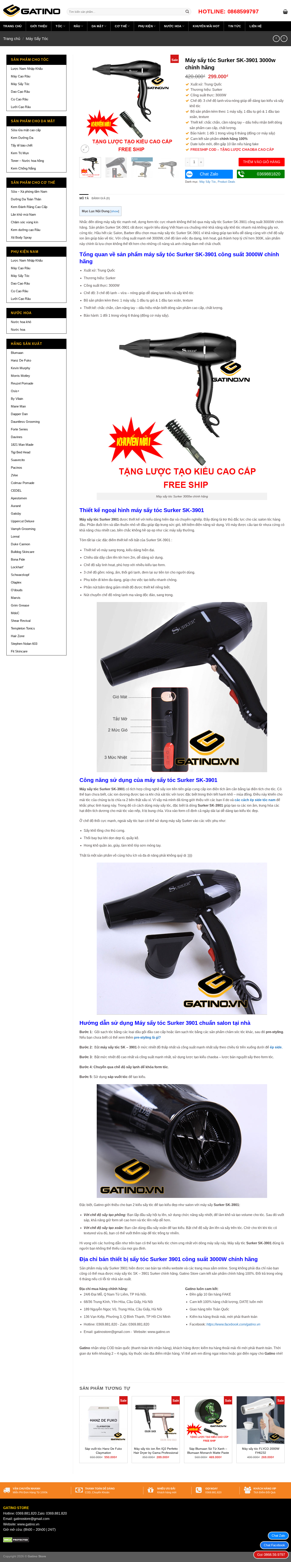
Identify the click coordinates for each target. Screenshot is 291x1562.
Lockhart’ (17, 567)
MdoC (15, 613)
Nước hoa (172, 26)
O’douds (17, 590)
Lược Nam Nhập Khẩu (27, 68)
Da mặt (98, 26)
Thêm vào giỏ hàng (261, 162)
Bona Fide (18, 559)
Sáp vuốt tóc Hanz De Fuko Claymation (103, 1450)
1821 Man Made (22, 444)
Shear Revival (20, 620)
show (114, 211)
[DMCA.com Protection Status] (16, 1539)
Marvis (15, 597)
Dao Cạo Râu (20, 91)
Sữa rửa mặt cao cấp (26, 130)
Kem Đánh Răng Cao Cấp (29, 207)
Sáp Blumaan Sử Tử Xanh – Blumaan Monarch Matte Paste (208, 1450)
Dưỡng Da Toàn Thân (26, 199)
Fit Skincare (19, 651)
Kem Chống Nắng (23, 168)
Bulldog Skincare (22, 552)
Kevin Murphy (20, 368)
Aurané (16, 506)
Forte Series (19, 429)
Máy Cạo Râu (20, 76)
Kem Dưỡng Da (22, 138)
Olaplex (16, 582)
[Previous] (87, 104)
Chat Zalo (209, 174)
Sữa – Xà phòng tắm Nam (29, 191)
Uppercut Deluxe (22, 521)
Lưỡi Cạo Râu (21, 107)
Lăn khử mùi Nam (23, 214)
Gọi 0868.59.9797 (271, 1555)
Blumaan (17, 353)
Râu (77, 26)
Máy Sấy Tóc (37, 38)
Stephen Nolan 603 (24, 643)
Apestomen (19, 498)
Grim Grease (20, 605)
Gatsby (16, 513)
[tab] (84, 198)
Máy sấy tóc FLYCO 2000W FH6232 (260, 1450)
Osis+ (15, 391)
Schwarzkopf (20, 575)
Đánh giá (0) (101, 198)
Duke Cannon (20, 544)
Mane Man (18, 406)
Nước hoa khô (21, 322)
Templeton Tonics (23, 628)
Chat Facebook (274, 1545)
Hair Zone (17, 636)
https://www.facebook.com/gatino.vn (233, 1324)
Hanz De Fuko (21, 360)
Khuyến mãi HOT (206, 26)
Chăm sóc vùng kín (24, 222)
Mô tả (84, 198)
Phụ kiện (145, 26)
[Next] (171, 104)
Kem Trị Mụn (20, 153)
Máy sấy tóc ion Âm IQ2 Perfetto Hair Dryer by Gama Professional (156, 1450)
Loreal (15, 536)
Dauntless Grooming (25, 421)
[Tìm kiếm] (187, 11)
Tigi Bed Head (20, 452)
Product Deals (226, 181)
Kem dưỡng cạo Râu (25, 230)
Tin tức (234, 26)
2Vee (14, 475)
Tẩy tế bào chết (21, 145)
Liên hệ (255, 26)
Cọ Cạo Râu (19, 99)
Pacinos (16, 467)
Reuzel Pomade (22, 383)
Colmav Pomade (22, 483)
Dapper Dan (19, 414)
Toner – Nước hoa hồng (27, 160)
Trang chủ (12, 26)
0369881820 (268, 174)
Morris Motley (20, 375)
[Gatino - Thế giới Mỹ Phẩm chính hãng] (31, 10)
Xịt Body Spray (21, 237)
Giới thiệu (38, 26)
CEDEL (16, 490)
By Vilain (17, 398)
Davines (16, 437)
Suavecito (18, 460)
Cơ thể (121, 26)
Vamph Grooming (23, 529)
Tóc (59, 26)
